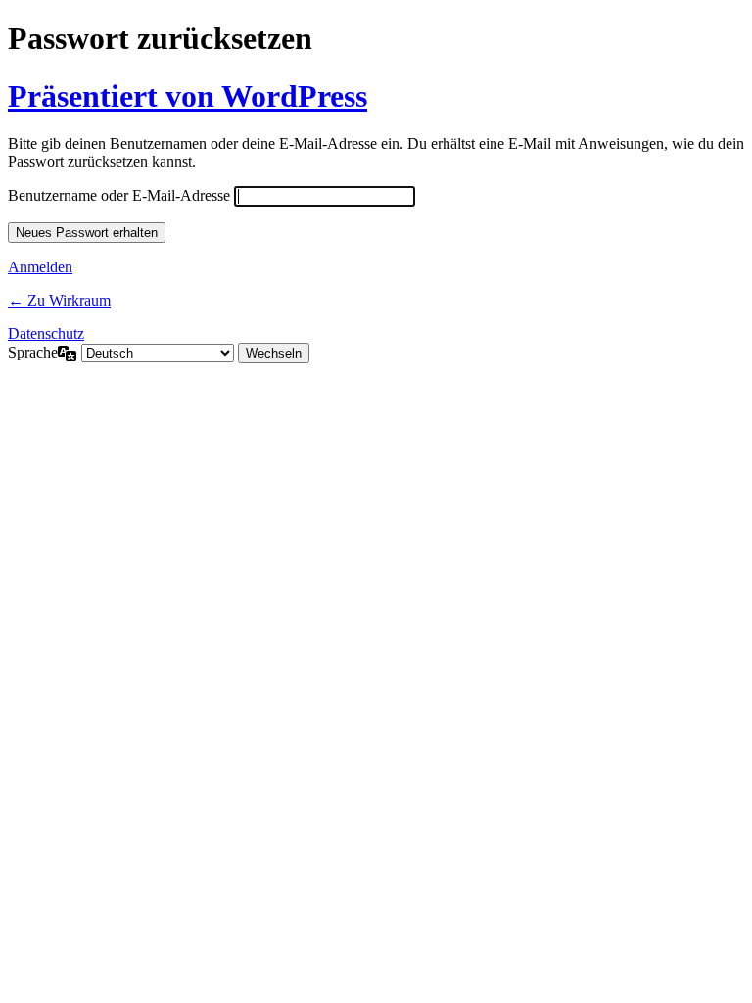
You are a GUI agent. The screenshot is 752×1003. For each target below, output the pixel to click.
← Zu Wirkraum (59, 300)
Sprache (33, 352)
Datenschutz (46, 333)
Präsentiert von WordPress (187, 96)
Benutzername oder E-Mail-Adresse (119, 195)
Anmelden (40, 267)
